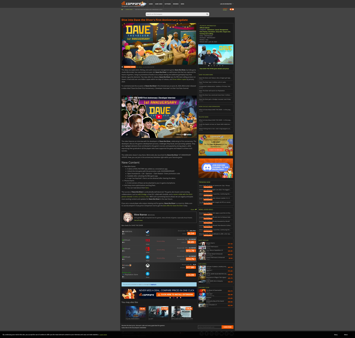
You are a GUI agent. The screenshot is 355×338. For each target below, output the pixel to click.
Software (168, 4)
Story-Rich (219, 32)
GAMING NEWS (129, 67)
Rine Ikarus (139, 67)
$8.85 (191, 242)
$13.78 (190, 250)
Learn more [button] (103, 334)
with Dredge (142, 194)
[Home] (122, 9)
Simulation (211, 32)
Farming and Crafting (206, 34)
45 (124, 233)
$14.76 (190, 259)
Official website (204, 28)
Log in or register (226, 4)
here (147, 188)
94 (124, 267)
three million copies (179, 79)
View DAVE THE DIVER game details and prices (214, 69)
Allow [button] (346, 334)
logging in (153, 284)
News (182, 4)
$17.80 (190, 267)
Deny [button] (336, 334)
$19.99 (190, 275)
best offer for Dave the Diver (173, 206)
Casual (217, 30)
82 (124, 242)
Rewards (176, 4)
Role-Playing (203, 32)
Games (151, 4)
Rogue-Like (226, 32)
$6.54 (191, 233)
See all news (138, 220)
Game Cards (158, 4)
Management (224, 30)
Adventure (210, 30)
